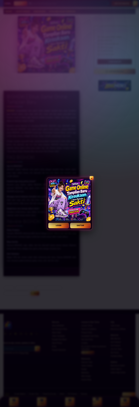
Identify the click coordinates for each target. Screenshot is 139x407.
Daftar (80, 225)
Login (58, 225)
